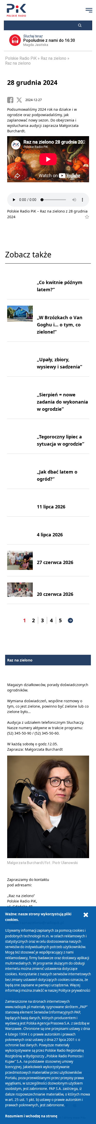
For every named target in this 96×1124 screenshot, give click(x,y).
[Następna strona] (70, 620)
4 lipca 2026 (50, 534)
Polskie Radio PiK (21, 58)
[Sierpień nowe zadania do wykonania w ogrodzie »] (20, 398)
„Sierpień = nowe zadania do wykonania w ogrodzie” (62, 402)
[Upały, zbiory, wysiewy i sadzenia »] (20, 359)
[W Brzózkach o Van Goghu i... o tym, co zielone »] (20, 320)
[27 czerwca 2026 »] (20, 560)
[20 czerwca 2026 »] (20, 590)
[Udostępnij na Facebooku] (11, 100)
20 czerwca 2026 (55, 594)
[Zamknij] (86, 914)
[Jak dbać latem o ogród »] (20, 471)
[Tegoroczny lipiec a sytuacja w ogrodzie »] (20, 436)
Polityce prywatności (74, 990)
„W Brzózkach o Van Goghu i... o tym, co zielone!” (59, 324)
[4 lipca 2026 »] (20, 530)
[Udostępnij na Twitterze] (20, 100)
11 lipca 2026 (51, 507)
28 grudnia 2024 (32, 82)
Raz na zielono (53, 58)
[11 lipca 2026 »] (20, 502)
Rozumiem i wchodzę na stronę (31, 1116)
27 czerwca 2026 (55, 562)
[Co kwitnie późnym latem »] (20, 282)
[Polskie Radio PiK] (16, 10)
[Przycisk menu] (89, 10)
